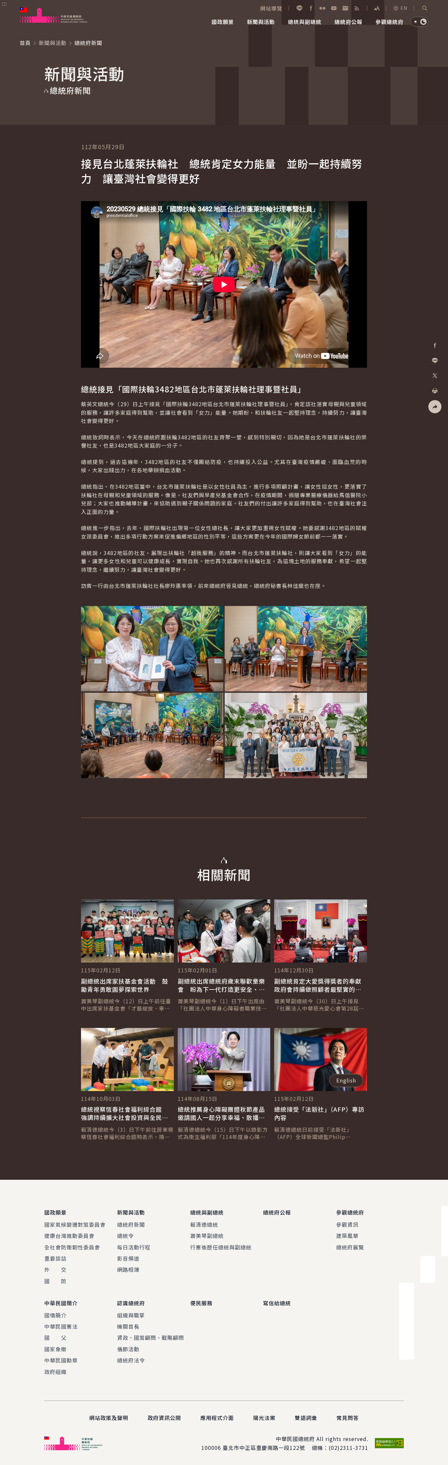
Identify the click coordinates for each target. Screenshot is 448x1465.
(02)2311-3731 (348, 1448)
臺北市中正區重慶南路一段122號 (264, 1448)
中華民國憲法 (61, 1326)
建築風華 (347, 1236)
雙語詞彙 (306, 1418)
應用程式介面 (217, 1418)
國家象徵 (55, 1349)
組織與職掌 (131, 1315)
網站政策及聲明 (108, 1418)
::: (4, 3)
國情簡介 (55, 1315)
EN (403, 8)
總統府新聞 (131, 1224)
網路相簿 (128, 1269)
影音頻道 (128, 1258)
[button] (424, 8)
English (346, 1080)
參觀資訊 (347, 1224)
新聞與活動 (53, 43)
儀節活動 (128, 1349)
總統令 (125, 1236)
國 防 (55, 1281)
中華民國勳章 (61, 1360)
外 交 (55, 1269)
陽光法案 (264, 1418)
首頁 (25, 43)
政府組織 (55, 1372)
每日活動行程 (134, 1247)
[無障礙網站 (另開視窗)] (389, 1443)
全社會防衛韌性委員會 (72, 1247)
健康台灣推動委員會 (69, 1236)
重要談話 (55, 1258)
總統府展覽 (350, 1247)
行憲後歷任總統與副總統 (221, 1247)
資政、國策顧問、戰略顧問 (150, 1337)
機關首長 (128, 1326)
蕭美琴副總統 (207, 1236)
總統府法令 (131, 1360)
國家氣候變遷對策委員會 (75, 1224)
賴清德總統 (204, 1224)
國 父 (55, 1337)
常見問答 (347, 1418)
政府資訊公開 (164, 1418)
